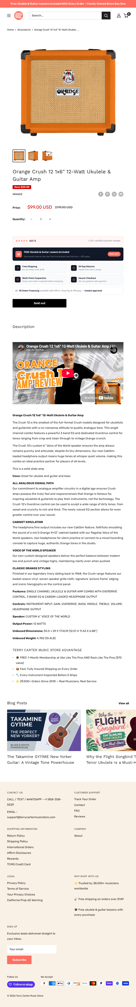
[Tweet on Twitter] (114, 194)
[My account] (119, 15)
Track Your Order (85, 799)
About (78, 835)
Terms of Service (18, 888)
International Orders (20, 847)
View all (124, 703)
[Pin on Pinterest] (107, 194)
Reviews (79, 816)
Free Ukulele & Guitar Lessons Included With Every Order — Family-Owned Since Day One (68, 3)
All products (24, 29)
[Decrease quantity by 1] (31, 219)
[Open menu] (9, 15)
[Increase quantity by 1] (50, 219)
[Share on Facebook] (100, 194)
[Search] (106, 15)
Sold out (39, 303)
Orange (17, 194)
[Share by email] (120, 194)
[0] (126, 15)
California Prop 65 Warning (25, 900)
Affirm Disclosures (19, 852)
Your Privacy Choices (21, 894)
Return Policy (16, 835)
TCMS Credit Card (19, 864)
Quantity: (19, 219)
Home (10, 29)
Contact (79, 805)
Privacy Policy (16, 883)
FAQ (77, 810)
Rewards (13, 858)
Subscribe (19, 959)
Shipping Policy (17, 841)
